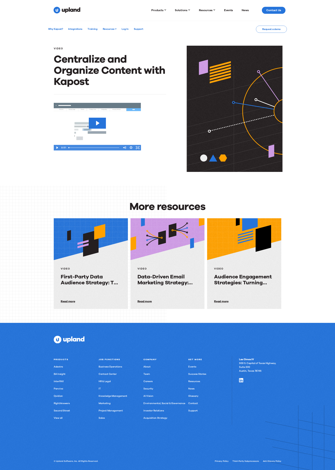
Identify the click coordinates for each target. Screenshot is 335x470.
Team (146, 374)
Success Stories (197, 374)
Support (193, 410)
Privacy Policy (222, 461)
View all (58, 418)
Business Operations (110, 366)
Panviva (58, 388)
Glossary (193, 396)
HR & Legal (105, 381)
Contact (193, 403)
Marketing (104, 403)
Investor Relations (153, 410)
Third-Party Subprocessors (245, 461)
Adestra (58, 366)
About (147, 366)
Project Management (111, 410)
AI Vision (148, 396)
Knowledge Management (113, 396)
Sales (102, 418)
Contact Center (108, 374)
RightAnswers (62, 403)
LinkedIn (241, 380)
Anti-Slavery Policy (272, 461)
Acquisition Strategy (155, 418)
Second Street (62, 410)
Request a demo (271, 29)
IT (100, 388)
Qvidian (58, 396)
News (191, 388)
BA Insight (59, 374)
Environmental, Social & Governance (164, 403)
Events (192, 366)
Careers (148, 381)
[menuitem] (159, 10)
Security (148, 388)
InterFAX (59, 381)
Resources (109, 29)
